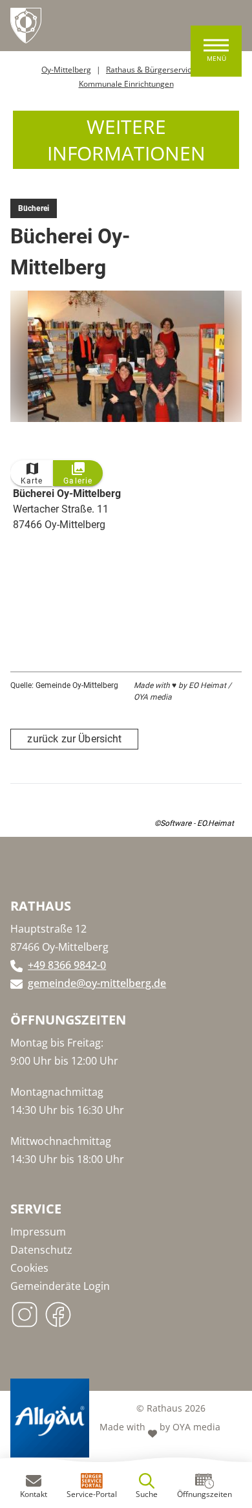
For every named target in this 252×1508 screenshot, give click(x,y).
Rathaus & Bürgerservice (151, 69)
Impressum (38, 1232)
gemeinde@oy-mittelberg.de (97, 983)
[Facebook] (61, 1310)
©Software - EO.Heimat (194, 823)
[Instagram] (27, 1310)
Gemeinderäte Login (60, 1286)
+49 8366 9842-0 (67, 965)
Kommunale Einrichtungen (126, 83)
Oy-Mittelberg (66, 69)
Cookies (29, 1268)
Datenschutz (41, 1250)
